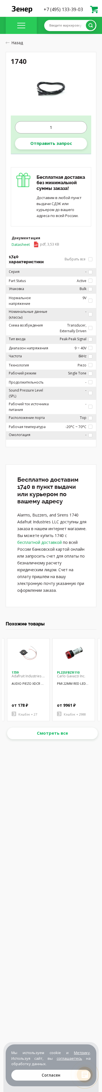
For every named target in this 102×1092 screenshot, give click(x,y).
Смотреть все (52, 733)
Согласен (51, 1075)
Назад (17, 42)
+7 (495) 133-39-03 (63, 9)
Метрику (82, 1052)
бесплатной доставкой (39, 542)
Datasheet (35, 244)
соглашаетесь (69, 1058)
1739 (15, 672)
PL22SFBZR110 (68, 672)
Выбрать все (75, 259)
